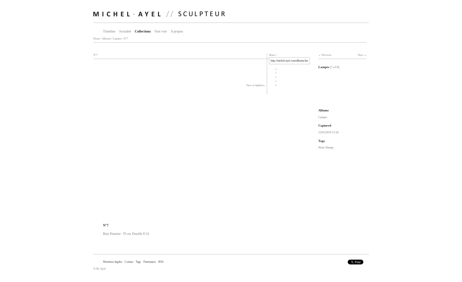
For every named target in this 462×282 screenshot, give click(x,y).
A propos (177, 31)
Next (360, 55)
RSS (161, 261)
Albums (106, 38)
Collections (143, 31)
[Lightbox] (174, 219)
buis (322, 147)
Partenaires (149, 261)
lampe (330, 147)
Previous (326, 55)
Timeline (109, 31)
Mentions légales (112, 261)
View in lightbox (255, 85)
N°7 (126, 38)
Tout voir (160, 31)
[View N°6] (335, 84)
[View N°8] (335, 100)
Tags (138, 261)
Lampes (117, 38)
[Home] (159, 14)
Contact (129, 261)
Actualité (125, 31)
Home (96, 38)
